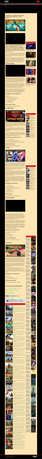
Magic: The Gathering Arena (32, 135)
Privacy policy (11, 456)
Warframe (30, 187)
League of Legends (31, 128)
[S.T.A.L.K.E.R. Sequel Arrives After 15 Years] (33, 274)
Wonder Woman (27, 83)
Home (6, 456)
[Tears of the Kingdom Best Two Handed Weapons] (33, 391)
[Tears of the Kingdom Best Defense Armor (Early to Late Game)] (33, 383)
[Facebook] (7, 296)
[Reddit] (15, 296)
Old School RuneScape (32, 169)
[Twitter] (13, 296)
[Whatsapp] (12, 296)
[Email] (17, 296)
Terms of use (14, 456)
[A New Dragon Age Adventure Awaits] (33, 305)
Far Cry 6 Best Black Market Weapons (11, 289)
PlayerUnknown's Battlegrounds (32, 178)
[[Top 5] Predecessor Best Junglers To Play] (33, 422)
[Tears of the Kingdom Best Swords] (33, 395)
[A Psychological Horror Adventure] (33, 270)
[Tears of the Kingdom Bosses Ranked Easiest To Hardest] (33, 387)
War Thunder (31, 185)
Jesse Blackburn (7, 31)
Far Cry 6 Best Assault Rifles (10, 293)
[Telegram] (10, 296)
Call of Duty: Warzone (32, 117)
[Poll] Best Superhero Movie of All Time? (30, 66)
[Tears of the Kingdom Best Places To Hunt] (33, 399)
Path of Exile (31, 176)
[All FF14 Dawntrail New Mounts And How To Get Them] (33, 344)
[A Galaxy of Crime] (33, 317)
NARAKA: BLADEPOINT (32, 167)
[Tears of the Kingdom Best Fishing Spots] (33, 403)
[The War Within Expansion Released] (33, 313)
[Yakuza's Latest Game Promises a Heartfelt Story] (33, 262)
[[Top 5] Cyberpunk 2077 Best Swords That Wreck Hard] (33, 430)
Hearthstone (31, 126)
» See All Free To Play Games (31, 137)
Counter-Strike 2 (31, 119)
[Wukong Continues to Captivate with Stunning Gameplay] (33, 309)
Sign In (38, 1)
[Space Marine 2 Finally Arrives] (33, 266)
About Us (8, 456)
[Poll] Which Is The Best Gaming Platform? (30, 49)
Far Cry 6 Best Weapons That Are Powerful (12, 290)
